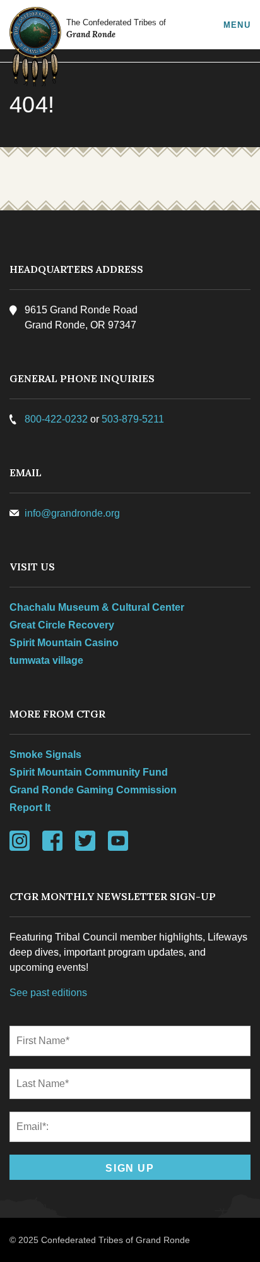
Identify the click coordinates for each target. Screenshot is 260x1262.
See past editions (48, 992)
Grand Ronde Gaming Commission (93, 789)
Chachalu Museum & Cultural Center (96, 607)
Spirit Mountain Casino (64, 642)
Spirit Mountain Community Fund (88, 772)
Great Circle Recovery (61, 625)
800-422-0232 (56, 419)
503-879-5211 (133, 419)
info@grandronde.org (72, 513)
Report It (29, 807)
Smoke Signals (45, 754)
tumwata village (46, 660)
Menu (237, 25)
